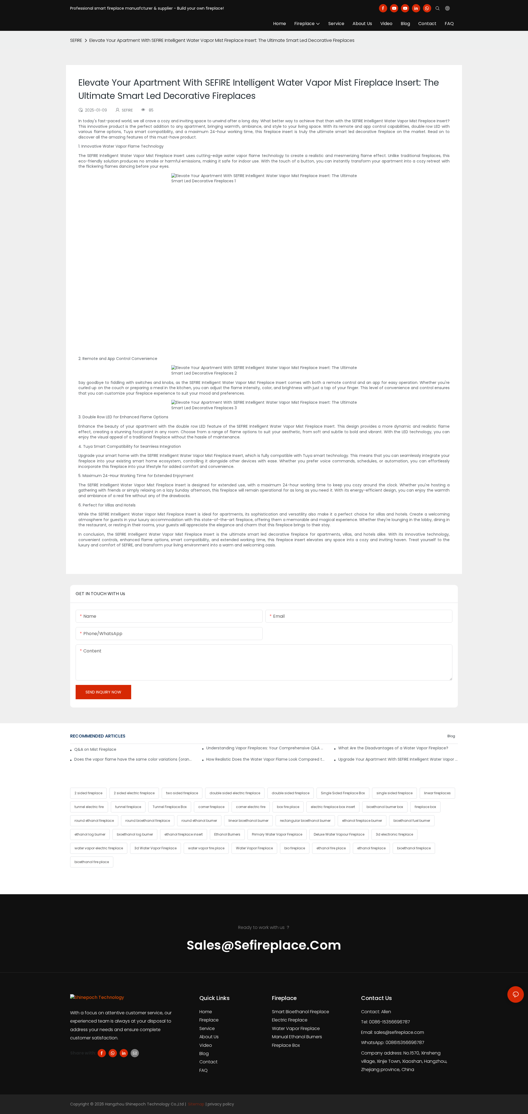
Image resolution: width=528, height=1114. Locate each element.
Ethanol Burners (227, 834)
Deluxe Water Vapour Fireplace (339, 834)
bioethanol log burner (135, 834)
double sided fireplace (290, 793)
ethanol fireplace (371, 848)
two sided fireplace (182, 793)
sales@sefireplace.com (399, 1032)
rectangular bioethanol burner (305, 820)
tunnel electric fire (89, 806)
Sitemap (195, 1104)
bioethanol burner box (385, 806)
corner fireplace (211, 806)
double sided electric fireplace (235, 793)
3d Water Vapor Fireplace (155, 848)
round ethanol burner (199, 820)
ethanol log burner (90, 834)
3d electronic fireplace (394, 834)
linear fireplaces (437, 793)
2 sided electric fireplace (134, 793)
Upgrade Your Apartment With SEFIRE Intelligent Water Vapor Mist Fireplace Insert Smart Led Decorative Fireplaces (398, 759)
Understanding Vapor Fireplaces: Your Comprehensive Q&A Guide (266, 748)
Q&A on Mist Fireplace (95, 749)
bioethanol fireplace (414, 848)
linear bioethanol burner (248, 820)
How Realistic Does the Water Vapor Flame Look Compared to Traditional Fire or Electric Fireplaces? (266, 759)
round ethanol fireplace (94, 820)
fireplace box (425, 806)
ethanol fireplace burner (362, 820)
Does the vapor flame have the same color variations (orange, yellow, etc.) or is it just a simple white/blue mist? (134, 759)
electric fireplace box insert (333, 806)
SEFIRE (76, 40)
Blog (451, 736)
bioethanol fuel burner (412, 820)
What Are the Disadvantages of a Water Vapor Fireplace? (393, 748)
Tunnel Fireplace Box (170, 806)
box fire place (288, 806)
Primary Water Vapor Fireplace (277, 834)
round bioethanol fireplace (147, 820)
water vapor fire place (206, 848)
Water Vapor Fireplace (254, 848)
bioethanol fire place (92, 862)
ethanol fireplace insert (183, 834)
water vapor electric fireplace (99, 848)
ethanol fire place (331, 848)
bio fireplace (294, 848)
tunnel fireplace (128, 806)
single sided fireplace (394, 793)
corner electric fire (250, 806)
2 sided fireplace (88, 793)
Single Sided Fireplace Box (343, 793)
